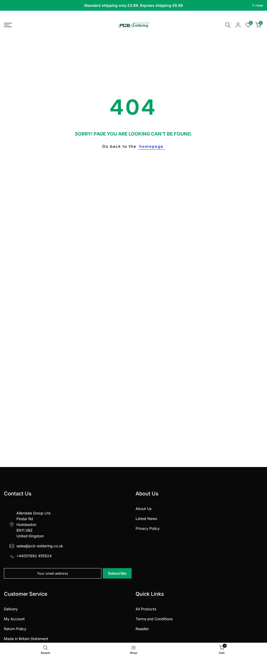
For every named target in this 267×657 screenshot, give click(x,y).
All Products (146, 609)
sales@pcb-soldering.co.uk (39, 546)
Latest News (146, 518)
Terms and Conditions (154, 619)
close (10, 5)
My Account (14, 619)
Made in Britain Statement (26, 638)
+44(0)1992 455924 (34, 556)
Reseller (142, 629)
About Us (143, 508)
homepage (151, 146)
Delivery (11, 609)
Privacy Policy (148, 528)
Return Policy (15, 629)
